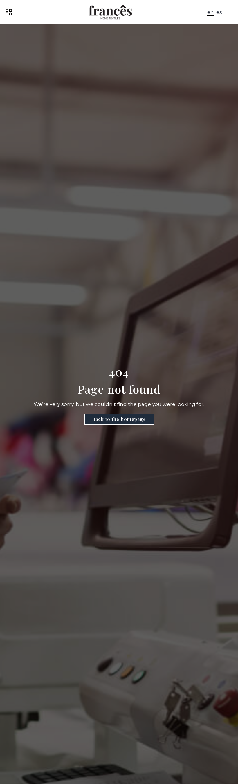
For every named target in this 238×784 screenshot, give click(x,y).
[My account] (231, 12)
